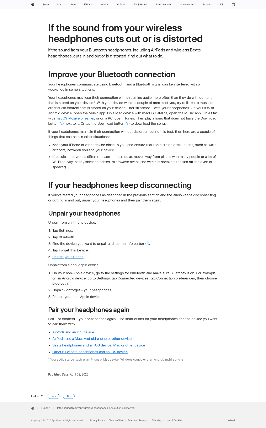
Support (45, 408)
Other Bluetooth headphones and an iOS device (90, 352)
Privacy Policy (97, 420)
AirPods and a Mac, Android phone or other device (92, 339)
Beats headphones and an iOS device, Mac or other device (98, 345)
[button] (222, 4)
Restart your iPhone (68, 257)
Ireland (231, 420)
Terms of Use (116, 420)
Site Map (156, 420)
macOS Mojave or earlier (75, 118)
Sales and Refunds (138, 420)
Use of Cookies (174, 420)
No (68, 396)
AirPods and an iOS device (73, 332)
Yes (54, 396)
